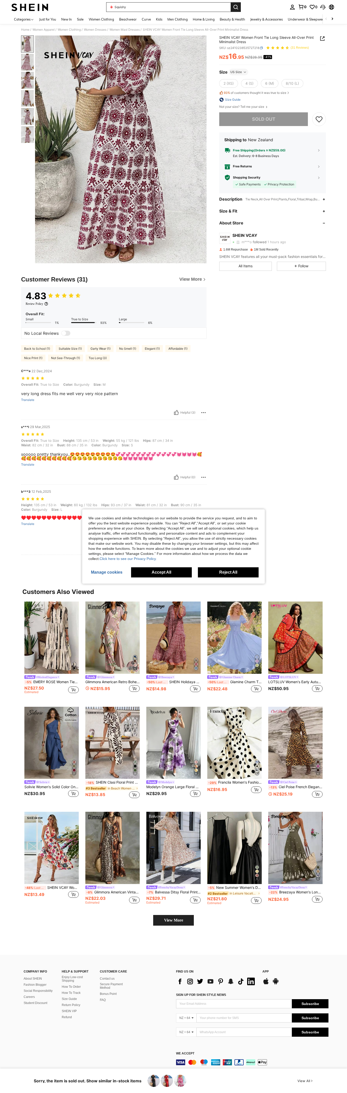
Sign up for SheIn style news (201, 995)
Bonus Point (108, 994)
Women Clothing (69, 29)
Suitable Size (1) (70, 348)
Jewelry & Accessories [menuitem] (266, 19)
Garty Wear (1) (100, 348)
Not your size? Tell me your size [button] (242, 107)
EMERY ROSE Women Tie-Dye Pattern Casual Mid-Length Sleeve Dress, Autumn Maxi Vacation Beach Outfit (52, 682)
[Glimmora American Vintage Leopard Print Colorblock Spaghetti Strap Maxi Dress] (112, 848)
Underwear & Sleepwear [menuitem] (306, 19)
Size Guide (69, 999)
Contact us (107, 978)
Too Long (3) (98, 358)
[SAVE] (319, 119)
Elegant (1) (152, 348)
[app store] (266, 983)
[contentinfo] (252, 1062)
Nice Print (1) (33, 358)
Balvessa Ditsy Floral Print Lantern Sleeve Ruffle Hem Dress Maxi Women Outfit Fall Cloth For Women (174, 892)
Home (25, 29)
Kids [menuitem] (159, 19)
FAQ (103, 1000)
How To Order (71, 987)
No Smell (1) (127, 348)
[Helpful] (176, 413)
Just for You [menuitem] (47, 19)
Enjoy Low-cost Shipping (72, 978)
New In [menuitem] (66, 19)
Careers (29, 997)
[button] (323, 7)
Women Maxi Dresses (124, 29)
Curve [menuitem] (146, 19)
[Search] (236, 7)
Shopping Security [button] (246, 177)
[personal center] (292, 7)
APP (265, 971)
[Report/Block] (203, 413)
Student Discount (35, 1003)
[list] (216, 981)
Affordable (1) (177, 348)
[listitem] (51, 650)
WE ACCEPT (185, 1053)
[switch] (65, 333)
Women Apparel (44, 29)
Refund (67, 1017)
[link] (302, 7)
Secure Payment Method (111, 986)
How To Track (71, 993)
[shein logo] (29, 7)
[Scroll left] (326, 19)
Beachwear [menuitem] (128, 19)
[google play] (275, 983)
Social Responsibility (38, 991)
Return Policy (71, 1005)
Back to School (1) (37, 348)
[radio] (228, 83)
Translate (27, 400)
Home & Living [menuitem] (204, 19)
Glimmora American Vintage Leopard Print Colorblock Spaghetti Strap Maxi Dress (113, 892)
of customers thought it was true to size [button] (255, 93)
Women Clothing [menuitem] (101, 19)
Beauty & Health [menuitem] (232, 19)
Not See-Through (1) (65, 358)
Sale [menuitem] (80, 19)
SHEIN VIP (69, 1011)
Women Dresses (95, 29)
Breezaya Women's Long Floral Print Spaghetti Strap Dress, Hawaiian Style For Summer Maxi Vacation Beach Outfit (296, 892)
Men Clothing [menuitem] (177, 19)
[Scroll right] (332, 19)
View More (173, 920)
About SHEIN (33, 978)
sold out (263, 119)
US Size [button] (236, 72)
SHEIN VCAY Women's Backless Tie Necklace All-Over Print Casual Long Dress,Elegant (52, 888)
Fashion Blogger (35, 984)
